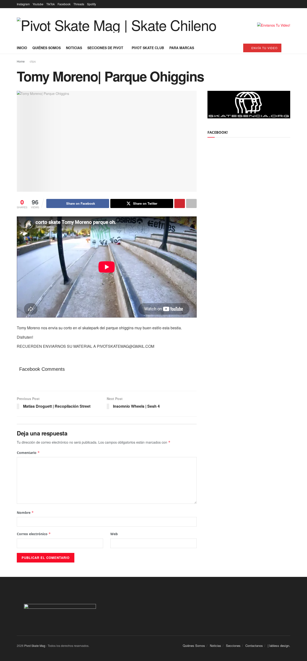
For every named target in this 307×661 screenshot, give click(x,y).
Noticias (74, 47)
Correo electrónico (34, 534)
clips (33, 61)
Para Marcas (181, 47)
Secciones (233, 645)
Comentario (28, 452)
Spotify (91, 4)
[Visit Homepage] (116, 25)
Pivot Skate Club (148, 47)
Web (114, 534)
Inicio (22, 47)
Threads (78, 4)
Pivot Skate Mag (34, 646)
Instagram (23, 4)
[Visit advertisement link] (273, 25)
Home (21, 61)
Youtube (38, 4)
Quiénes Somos (46, 47)
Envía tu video (263, 48)
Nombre (25, 512)
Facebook (64, 4)
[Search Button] (288, 48)
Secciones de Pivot (105, 47)
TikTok (50, 4)
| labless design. (279, 645)
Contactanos (254, 645)
